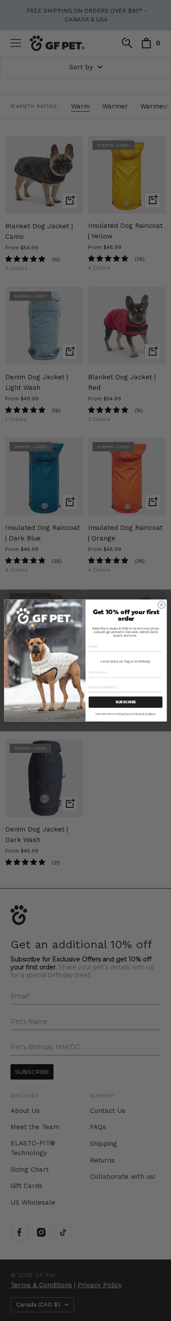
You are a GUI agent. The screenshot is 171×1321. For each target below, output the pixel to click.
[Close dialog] (161, 604)
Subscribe (125, 702)
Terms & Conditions (145, 714)
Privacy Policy (124, 714)
